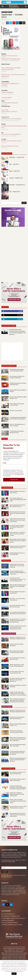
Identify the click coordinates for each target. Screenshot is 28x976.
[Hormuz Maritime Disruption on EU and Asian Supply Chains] (5, 774)
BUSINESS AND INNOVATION (8, 633)
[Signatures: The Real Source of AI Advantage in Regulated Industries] (5, 639)
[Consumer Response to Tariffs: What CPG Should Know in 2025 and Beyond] (5, 808)
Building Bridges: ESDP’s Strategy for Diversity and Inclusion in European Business (18, 541)
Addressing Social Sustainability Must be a (10, 83)
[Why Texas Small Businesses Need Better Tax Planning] (5, 746)
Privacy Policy (12, 861)
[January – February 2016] (5, 181)
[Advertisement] (12, 351)
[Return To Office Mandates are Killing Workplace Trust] (5, 398)
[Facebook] (7, 22)
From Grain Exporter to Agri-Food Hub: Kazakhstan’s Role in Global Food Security (17, 753)
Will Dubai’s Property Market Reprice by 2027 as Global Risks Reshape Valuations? (18, 760)
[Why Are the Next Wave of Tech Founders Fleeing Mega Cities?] (5, 666)
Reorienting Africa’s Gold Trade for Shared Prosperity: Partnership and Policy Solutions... (18, 815)
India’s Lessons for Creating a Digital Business (11, 134)
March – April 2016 (14, 171)
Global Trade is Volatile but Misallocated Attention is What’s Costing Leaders (17, 794)
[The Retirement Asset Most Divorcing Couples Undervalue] (5, 732)
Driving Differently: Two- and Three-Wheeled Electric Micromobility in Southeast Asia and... (18, 621)
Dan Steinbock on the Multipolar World (10, 916)
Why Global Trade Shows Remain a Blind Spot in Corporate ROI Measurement (17, 680)
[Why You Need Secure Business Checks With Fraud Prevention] (5, 652)
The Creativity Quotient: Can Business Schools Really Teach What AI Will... (18, 500)
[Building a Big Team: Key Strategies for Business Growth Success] (5, 547)
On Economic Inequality (6, 97)
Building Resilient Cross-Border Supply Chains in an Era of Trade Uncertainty (17, 566)
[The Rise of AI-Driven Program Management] (5, 645)
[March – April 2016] (5, 174)
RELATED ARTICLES (6, 153)
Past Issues (15, 9)
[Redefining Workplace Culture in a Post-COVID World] (5, 554)
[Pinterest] (14, 22)
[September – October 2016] (5, 161)
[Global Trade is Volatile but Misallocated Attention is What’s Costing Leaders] (5, 794)
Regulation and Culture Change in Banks (9, 55)
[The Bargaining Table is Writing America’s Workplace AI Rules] (5, 371)
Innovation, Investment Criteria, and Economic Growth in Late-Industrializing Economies (18, 627)
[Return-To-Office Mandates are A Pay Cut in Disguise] (5, 426)
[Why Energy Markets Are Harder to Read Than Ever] (5, 493)
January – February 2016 (16, 178)
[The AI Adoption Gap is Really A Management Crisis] (5, 432)
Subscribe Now (14, 479)
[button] (2, 6)
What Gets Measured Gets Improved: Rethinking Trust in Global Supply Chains (18, 586)
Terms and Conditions (20, 968)
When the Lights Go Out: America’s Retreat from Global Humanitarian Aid (17, 513)
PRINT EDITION (8, 9)
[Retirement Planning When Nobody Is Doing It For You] (5, 725)
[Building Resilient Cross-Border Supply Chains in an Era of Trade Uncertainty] (5, 566)
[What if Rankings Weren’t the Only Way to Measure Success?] (5, 506)
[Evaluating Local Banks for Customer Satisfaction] (5, 687)
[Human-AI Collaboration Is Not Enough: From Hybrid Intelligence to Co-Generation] (5, 572)
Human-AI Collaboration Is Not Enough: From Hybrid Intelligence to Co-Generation (18, 573)
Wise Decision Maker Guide (7, 914)
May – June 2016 (14, 164)
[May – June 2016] (5, 168)
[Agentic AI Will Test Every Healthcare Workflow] (5, 391)
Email (4, 462)
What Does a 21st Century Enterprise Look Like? (11, 140)
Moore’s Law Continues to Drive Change (9, 146)
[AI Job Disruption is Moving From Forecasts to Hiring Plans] (5, 378)
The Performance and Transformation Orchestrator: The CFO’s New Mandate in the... (17, 579)
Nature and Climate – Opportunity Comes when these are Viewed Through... (17, 534)
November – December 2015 (17, 184)
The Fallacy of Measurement (7, 92)
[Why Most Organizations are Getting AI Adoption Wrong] (5, 384)
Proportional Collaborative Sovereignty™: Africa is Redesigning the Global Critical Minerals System (18, 787)
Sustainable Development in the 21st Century (11, 924)
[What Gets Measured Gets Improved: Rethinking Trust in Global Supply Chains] (5, 586)
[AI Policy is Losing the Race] (5, 412)
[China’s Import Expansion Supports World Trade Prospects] (5, 780)
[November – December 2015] (5, 188)
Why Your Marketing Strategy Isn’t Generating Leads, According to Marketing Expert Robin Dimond (17, 700)
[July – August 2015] (5, 195)
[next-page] (5, 198)
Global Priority (4, 85)
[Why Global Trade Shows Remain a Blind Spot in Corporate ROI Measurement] (5, 680)
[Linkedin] (17, 22)
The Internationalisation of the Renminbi (9, 102)
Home (2, 9)
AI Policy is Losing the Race (16, 410)
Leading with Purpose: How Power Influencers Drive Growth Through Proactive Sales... (17, 520)
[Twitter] (10, 22)
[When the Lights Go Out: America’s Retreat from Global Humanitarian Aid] (5, 513)
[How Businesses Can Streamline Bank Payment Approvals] (5, 718)
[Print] (23, 22)
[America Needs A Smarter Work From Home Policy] (5, 405)
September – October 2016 (16, 157)
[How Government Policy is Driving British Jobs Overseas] (5, 607)
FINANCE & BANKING (6, 706)
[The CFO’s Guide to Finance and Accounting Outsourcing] (5, 673)
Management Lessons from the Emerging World (11, 118)
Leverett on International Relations (9, 922)
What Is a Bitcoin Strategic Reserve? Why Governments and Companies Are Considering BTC (18, 739)
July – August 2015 (14, 191)
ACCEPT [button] (14, 973)
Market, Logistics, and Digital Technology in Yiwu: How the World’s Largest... (18, 801)
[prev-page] (2, 198)
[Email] (20, 22)
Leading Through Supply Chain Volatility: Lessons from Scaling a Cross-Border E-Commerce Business (18, 694)
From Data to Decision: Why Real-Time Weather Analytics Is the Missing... (17, 527)
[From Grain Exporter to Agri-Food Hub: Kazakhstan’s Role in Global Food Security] (5, 753)
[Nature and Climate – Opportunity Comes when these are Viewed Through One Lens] (5, 534)
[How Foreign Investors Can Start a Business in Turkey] (5, 659)
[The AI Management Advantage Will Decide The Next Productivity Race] (5, 419)
